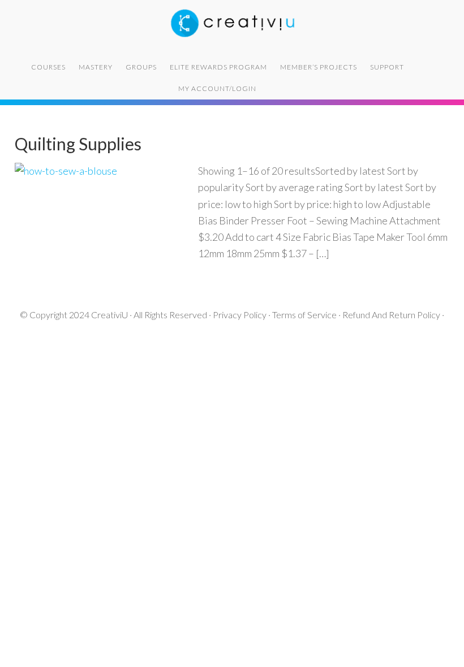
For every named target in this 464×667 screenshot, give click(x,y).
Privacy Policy (240, 314)
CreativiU (109, 314)
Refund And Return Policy (391, 314)
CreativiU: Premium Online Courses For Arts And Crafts (232, 22)
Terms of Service (304, 314)
